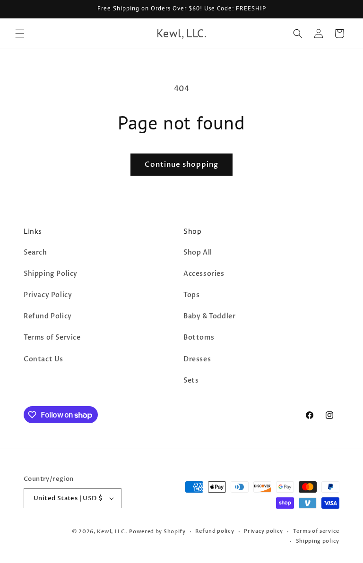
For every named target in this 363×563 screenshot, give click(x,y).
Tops (191, 294)
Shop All (197, 252)
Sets (191, 380)
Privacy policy (263, 531)
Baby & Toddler (209, 316)
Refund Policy (48, 316)
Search (35, 252)
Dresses (197, 359)
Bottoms (198, 337)
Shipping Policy (51, 273)
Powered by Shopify (157, 531)
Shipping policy (318, 541)
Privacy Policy (48, 294)
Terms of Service (52, 337)
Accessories (204, 273)
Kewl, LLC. (112, 531)
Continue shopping (181, 164)
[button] (19, 33)
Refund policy (214, 531)
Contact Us (43, 359)
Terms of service (316, 531)
